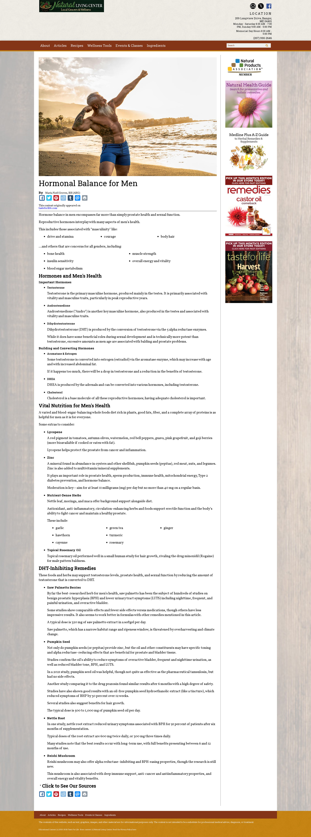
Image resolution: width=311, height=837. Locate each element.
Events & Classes (129, 45)
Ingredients (156, 45)
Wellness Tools (99, 45)
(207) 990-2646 (262, 38)
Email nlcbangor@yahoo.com (253, 6)
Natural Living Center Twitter (261, 6)
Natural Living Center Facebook (269, 6)
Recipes (77, 45)
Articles (60, 45)
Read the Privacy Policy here (124, 829)
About (45, 45)
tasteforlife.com (48, 208)
